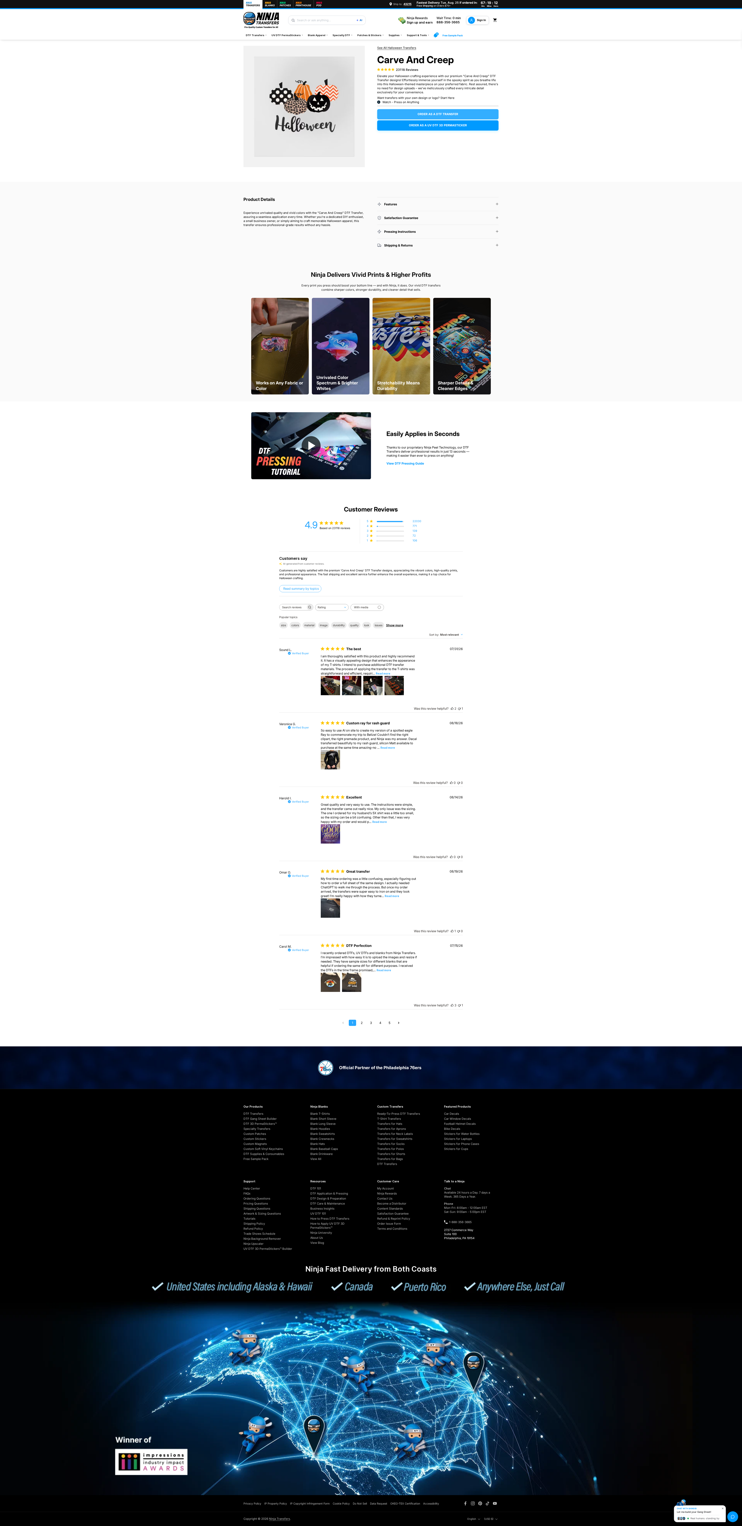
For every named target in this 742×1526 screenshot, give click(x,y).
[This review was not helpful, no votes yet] (458, 783)
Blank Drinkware (321, 1154)
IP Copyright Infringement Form (310, 1503)
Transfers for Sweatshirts (394, 1139)
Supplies (395, 35)
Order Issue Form (389, 1223)
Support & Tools (418, 35)
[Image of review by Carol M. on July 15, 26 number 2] (351, 982)
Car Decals (451, 1114)
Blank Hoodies (320, 1129)
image (324, 625)
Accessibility (431, 1503)
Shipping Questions (256, 1208)
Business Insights (322, 1208)
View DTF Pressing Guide (405, 463)
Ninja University (321, 1233)
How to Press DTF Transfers (329, 1218)
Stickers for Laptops (458, 1139)
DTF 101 (315, 1188)
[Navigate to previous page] (343, 1023)
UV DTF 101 (318, 1213)
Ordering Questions (256, 1198)
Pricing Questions (255, 1203)
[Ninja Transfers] (261, 20)
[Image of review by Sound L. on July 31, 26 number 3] (373, 685)
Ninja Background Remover (262, 1239)
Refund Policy (253, 1228)
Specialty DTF (343, 35)
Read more (383, 673)
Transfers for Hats (389, 1124)
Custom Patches (254, 1134)
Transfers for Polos (390, 1149)
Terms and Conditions (392, 1228)
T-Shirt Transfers (389, 1119)
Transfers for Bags (390, 1159)
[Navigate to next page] (398, 1023)
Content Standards (390, 1208)
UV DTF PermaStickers (287, 35)
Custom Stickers (254, 1139)
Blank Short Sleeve (323, 1119)
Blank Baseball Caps (324, 1149)
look (366, 625)
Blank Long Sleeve (323, 1124)
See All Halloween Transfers (396, 48)
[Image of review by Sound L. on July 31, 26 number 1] (330, 685)
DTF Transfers (256, 35)
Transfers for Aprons (391, 1129)
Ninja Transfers (279, 1519)
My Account (385, 1188)
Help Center (251, 1188)
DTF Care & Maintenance (327, 1203)
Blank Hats (317, 1144)
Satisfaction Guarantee (393, 1213)
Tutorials (249, 1218)
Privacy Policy (252, 1503)
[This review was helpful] (452, 708)
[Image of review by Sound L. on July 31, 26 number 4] (394, 685)
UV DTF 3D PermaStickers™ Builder (267, 1249)
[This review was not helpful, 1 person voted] (459, 708)
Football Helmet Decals (460, 1124)
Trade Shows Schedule (259, 1233)
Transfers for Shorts (391, 1154)
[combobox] (332, 607)
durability (339, 625)
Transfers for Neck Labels (395, 1134)
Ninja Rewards (387, 1193)
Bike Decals (452, 1129)
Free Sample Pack (452, 35)
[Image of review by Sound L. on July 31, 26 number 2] (351, 685)
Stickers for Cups (456, 1149)
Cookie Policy (341, 1503)
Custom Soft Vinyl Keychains (263, 1149)
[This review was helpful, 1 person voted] (452, 931)
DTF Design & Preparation (328, 1198)
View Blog (317, 1243)
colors (295, 625)
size (283, 625)
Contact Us (384, 1198)
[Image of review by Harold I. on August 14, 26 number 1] (330, 834)
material (309, 625)
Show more (394, 625)
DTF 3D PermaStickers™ (260, 1124)
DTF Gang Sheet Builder (260, 1119)
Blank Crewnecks (322, 1139)
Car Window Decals (457, 1119)
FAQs (246, 1193)
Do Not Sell (360, 1503)
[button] (496, 20)
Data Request (378, 1503)
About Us (316, 1238)
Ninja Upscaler (253, 1244)
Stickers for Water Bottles (462, 1134)
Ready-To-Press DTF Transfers (398, 1114)
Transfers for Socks (391, 1144)
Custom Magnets (255, 1144)
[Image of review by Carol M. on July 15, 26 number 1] (330, 982)
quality (354, 625)
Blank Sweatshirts (322, 1134)
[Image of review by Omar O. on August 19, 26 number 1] (330, 908)
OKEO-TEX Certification (405, 1503)
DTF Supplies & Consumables (263, 1154)
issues (378, 625)
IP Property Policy (275, 1503)
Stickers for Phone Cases (461, 1144)
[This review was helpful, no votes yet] (451, 783)
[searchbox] (292, 607)
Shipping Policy (254, 1223)
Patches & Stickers (370, 35)
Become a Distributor (391, 1203)
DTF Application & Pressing (329, 1193)
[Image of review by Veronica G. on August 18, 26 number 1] (330, 759)
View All (315, 1159)
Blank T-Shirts (320, 1114)
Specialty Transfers (256, 1129)
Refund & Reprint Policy (393, 1218)
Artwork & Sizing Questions (262, 1213)
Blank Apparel (318, 35)
